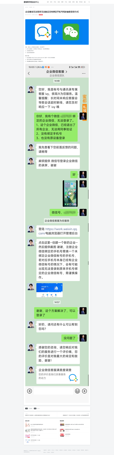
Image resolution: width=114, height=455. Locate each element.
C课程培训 (61, 450)
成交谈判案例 (67, 434)
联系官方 (48, 452)
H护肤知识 (74, 450)
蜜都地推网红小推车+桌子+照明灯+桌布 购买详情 (74, 424)
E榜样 (62, 1)
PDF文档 (80, 1)
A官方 (51, 1)
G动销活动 (69, 450)
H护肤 (73, 1)
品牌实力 (49, 450)
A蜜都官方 (45, 450)
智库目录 (52, 452)
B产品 (55, 1)
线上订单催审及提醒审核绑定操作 (37, 424)
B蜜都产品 (86, 450)
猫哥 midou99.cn (35, 14)
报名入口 (45, 452)
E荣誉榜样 (82, 450)
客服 (77, 1)
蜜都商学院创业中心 (31, 2)
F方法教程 (30, 7)
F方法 (66, 1)
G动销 (70, 1)
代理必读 (56, 450)
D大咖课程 (65, 450)
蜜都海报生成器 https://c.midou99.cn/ (72, 429)
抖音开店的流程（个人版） (36, 440)
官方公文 (53, 450)
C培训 (59, 1)
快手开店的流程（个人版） (36, 435)
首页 (48, 1)
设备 (85, 1)
